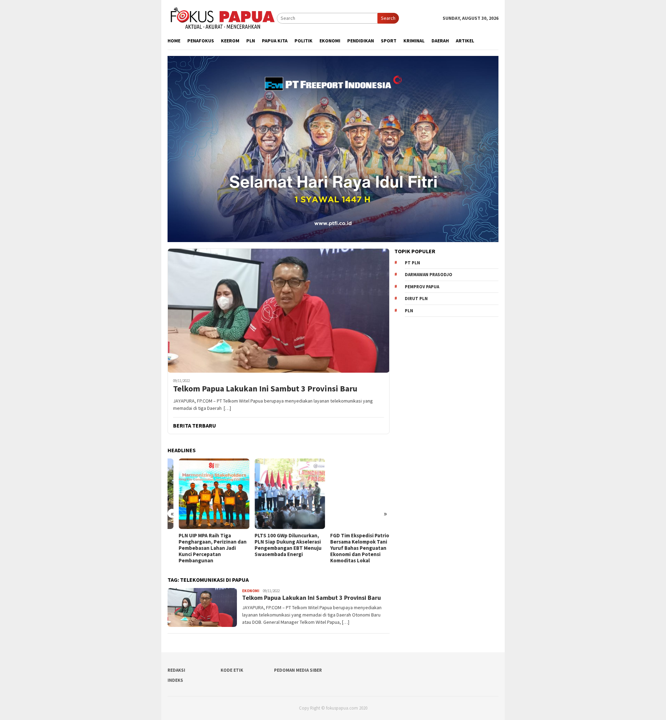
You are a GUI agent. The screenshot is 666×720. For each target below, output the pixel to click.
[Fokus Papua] (222, 18)
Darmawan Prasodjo (428, 275)
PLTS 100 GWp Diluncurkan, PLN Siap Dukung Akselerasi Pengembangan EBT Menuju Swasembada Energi (276, 544)
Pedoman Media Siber (298, 670)
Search (388, 18)
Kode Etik (232, 670)
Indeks (175, 680)
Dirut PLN (416, 298)
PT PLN (412, 263)
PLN (409, 311)
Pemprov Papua (422, 287)
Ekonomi (250, 590)
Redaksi (176, 670)
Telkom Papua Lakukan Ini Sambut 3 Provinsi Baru (265, 389)
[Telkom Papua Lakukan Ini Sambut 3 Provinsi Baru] (279, 310)
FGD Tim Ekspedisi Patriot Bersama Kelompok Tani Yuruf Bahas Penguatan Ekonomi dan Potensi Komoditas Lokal (350, 548)
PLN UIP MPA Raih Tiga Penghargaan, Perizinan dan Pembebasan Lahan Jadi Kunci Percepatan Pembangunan (202, 548)
